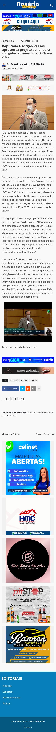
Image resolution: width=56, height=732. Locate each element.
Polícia (6, 703)
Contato (28, 727)
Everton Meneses (37, 721)
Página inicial (8, 40)
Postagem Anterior (11, 434)
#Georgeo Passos (29, 40)
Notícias (7, 685)
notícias (33, 380)
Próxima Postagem (44, 434)
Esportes (8, 691)
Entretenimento (11, 697)
